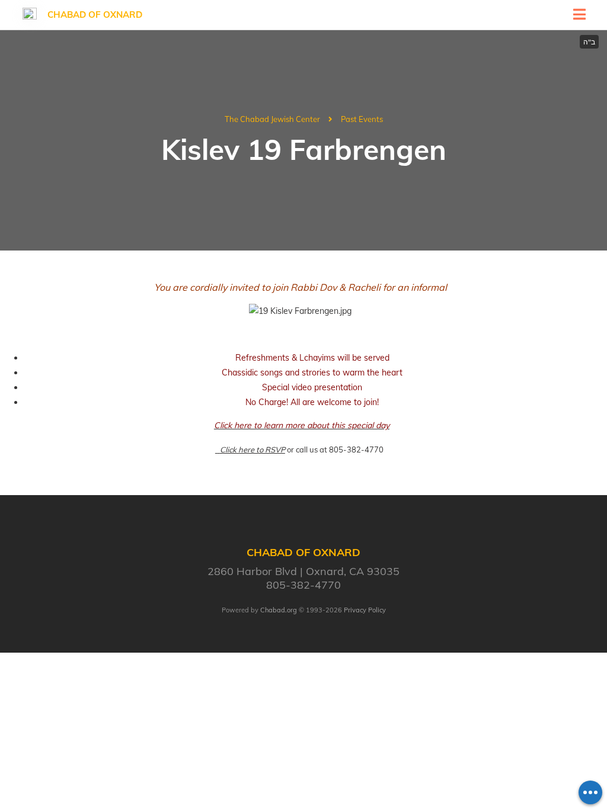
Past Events (362, 119)
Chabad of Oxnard (94, 14)
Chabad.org (278, 610)
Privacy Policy (365, 610)
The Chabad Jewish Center (272, 119)
